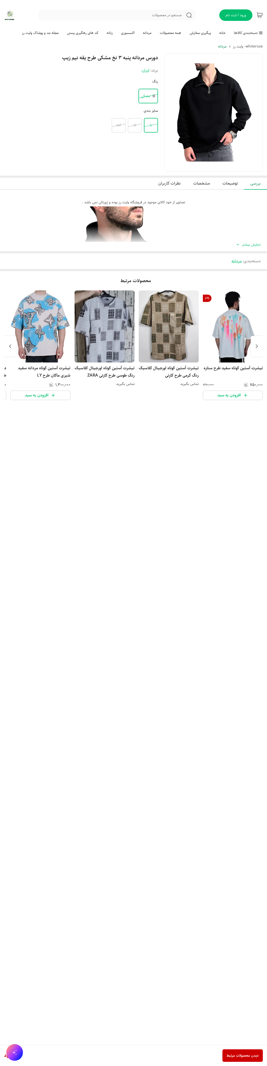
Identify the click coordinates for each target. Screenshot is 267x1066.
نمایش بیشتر (251, 244)
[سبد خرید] (260, 15)
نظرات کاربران (169, 183)
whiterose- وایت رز (248, 46)
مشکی (145, 96)
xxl (118, 125)
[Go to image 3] (209, 166)
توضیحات (230, 183)
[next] (10, 346)
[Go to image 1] (220, 166)
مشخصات (201, 183)
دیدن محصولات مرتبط (243, 1055)
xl (135, 125)
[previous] (257, 346)
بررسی (255, 183)
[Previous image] (172, 112)
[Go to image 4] (205, 166)
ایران (145, 70)
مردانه (222, 46)
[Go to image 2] (214, 166)
